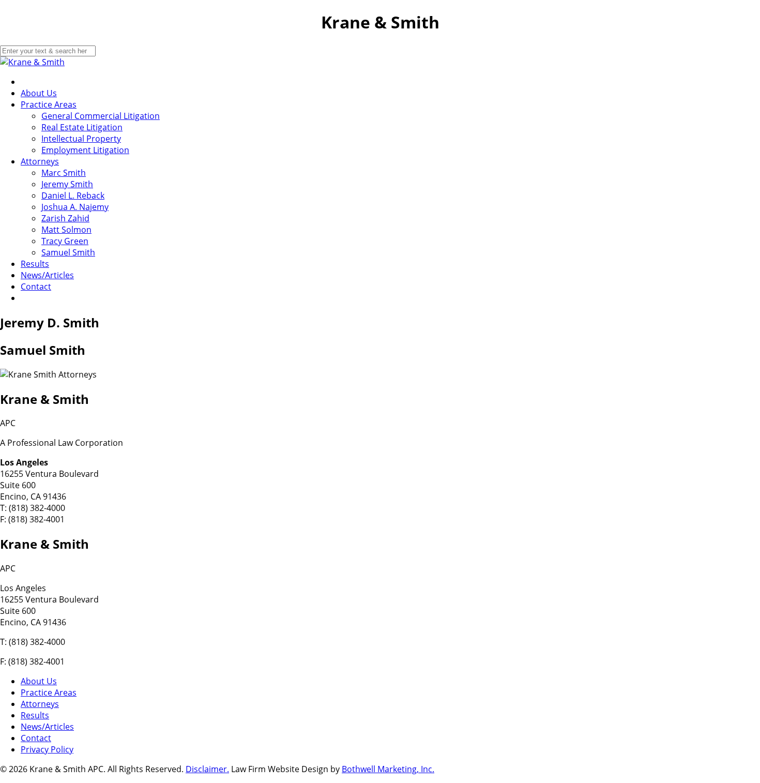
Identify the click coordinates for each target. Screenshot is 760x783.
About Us (39, 93)
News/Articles (47, 275)
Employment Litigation (85, 150)
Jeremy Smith (67, 184)
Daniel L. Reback (72, 195)
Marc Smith (63, 172)
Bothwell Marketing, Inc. (388, 769)
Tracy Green (64, 241)
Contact (36, 286)
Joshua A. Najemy (75, 207)
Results (35, 263)
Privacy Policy (47, 749)
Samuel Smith (68, 252)
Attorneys (40, 161)
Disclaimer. (207, 769)
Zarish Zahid (65, 218)
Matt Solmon (66, 229)
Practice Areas (49, 104)
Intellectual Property (81, 138)
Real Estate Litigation (82, 127)
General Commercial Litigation (100, 116)
